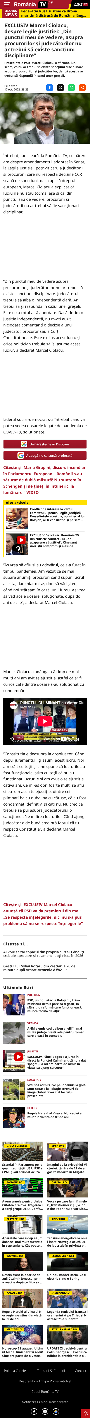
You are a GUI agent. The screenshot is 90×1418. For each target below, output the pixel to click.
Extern (32, 1108)
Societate (34, 1080)
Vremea (32, 1023)
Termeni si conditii (51, 1371)
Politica (33, 995)
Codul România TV (45, 1391)
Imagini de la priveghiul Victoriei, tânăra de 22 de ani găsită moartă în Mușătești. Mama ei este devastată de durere (67, 1168)
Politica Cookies (15, 1371)
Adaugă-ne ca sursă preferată (49, 455)
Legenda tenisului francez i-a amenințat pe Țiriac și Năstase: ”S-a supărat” (67, 1315)
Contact (80, 1371)
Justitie (32, 1051)
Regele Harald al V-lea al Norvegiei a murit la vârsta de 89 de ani (54, 1115)
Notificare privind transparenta (45, 1402)
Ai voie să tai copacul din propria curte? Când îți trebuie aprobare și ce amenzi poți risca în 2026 (43, 954)
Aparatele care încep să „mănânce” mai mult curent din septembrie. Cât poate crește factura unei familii (22, 1241)
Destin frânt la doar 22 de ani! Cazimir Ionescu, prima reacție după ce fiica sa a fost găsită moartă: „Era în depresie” (22, 1278)
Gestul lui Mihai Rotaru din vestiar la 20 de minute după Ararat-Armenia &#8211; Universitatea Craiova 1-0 (39, 968)
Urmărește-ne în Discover (49, 444)
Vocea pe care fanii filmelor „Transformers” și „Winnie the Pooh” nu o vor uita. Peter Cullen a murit (67, 1205)
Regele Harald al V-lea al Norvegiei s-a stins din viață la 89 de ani (22, 1315)
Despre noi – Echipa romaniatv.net (45, 1381)
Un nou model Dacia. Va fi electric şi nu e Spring (66, 1277)
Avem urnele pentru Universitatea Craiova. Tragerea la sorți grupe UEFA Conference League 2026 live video (22, 1205)
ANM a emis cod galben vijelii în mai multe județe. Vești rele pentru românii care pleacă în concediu (56, 1032)
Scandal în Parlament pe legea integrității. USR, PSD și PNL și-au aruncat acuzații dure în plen (22, 1168)
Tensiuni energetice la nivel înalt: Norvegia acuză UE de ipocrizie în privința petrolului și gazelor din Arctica (67, 1241)
